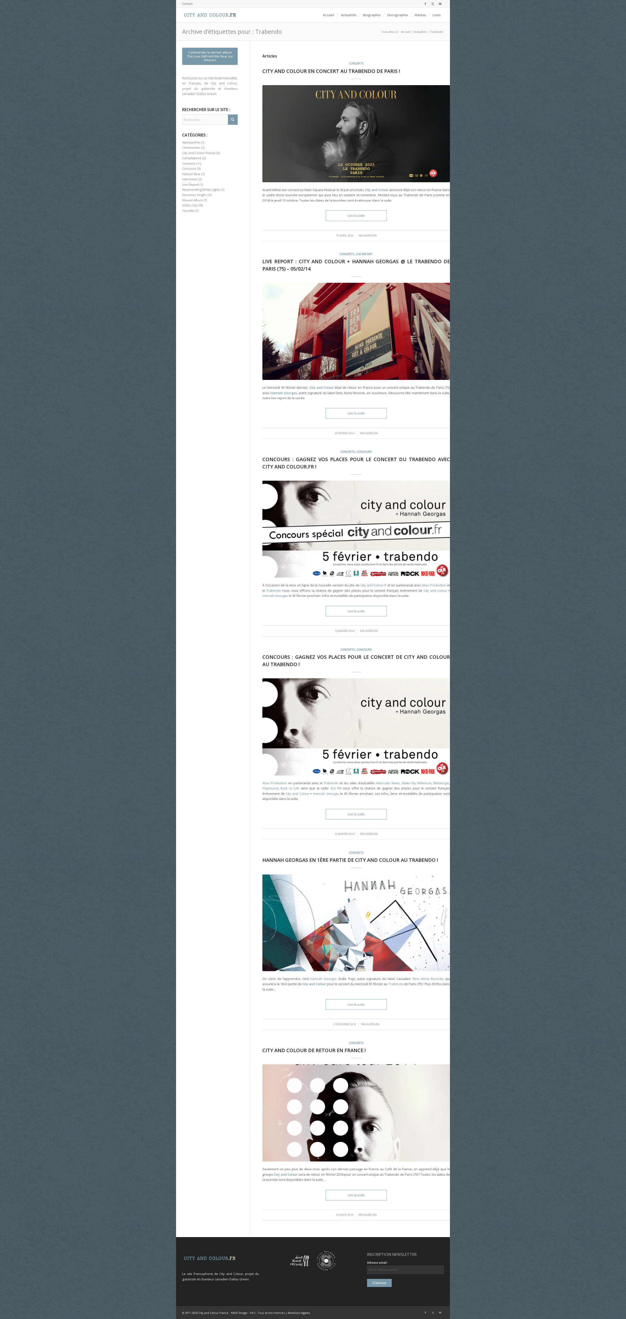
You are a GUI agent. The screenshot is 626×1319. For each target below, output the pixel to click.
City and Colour (435, 590)
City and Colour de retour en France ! (314, 1050)
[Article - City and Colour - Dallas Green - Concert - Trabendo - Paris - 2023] (356, 133)
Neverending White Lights (201, 189)
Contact (187, 3)
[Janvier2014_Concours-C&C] (356, 529)
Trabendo (273, 590)
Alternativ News (388, 783)
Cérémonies (191, 147)
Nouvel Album (192, 200)
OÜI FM (335, 788)
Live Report (364, 254)
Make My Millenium (416, 783)
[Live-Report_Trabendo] (356, 331)
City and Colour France (198, 153)
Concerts (356, 63)
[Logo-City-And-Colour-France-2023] (210, 15)
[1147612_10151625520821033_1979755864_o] (356, 1112)
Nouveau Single (194, 195)
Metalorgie (441, 783)
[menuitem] (187, 3)
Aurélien (370, 235)
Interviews (190, 179)
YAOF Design (239, 1313)
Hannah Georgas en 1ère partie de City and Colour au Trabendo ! (350, 860)
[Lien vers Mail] (440, 3)
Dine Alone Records (428, 979)
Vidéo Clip (189, 205)
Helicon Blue (191, 174)
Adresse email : (377, 1263)
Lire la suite (356, 215)
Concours (364, 452)
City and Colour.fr (373, 585)
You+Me (188, 210)
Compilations (191, 158)
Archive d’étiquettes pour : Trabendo (232, 31)
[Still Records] (326, 1269)
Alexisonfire (191, 142)
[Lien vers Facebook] (425, 3)
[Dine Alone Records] (300, 1269)
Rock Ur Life (289, 788)
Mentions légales (299, 1313)
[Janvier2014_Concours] (356, 726)
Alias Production (434, 585)
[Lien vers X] (432, 3)
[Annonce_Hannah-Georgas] (356, 922)
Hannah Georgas (275, 595)
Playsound (270, 788)
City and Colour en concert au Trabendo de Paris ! (331, 71)
